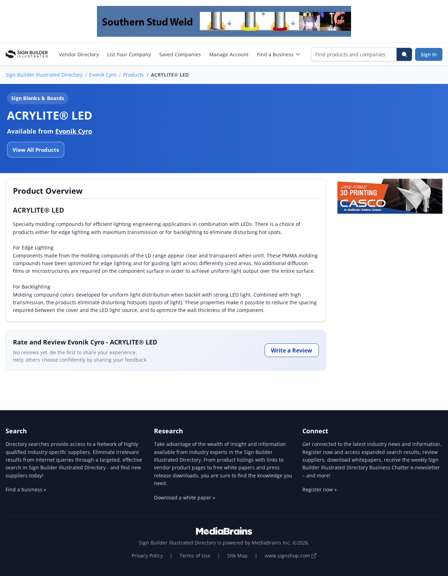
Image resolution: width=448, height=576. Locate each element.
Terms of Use (195, 555)
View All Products (36, 149)
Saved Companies (180, 54)
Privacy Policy (147, 555)
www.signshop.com (288, 555)
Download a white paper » (184, 497)
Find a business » (26, 489)
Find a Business (275, 54)
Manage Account (228, 54)
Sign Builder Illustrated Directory (44, 74)
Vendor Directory (79, 54)
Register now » (319, 489)
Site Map (237, 555)
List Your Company (129, 54)
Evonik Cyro (102, 74)
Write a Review (291, 350)
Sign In (429, 54)
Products (133, 74)
